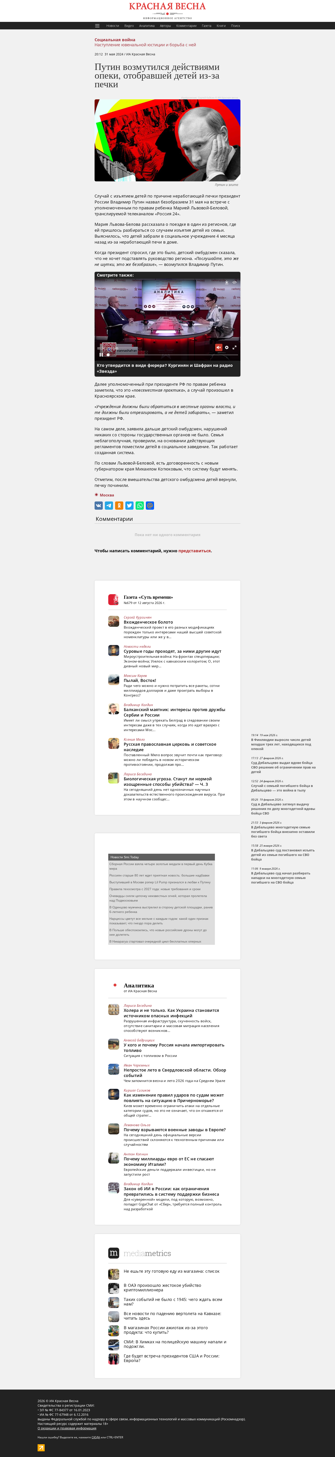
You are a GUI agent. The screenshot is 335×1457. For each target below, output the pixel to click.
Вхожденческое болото (148, 622)
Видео (129, 25)
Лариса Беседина (138, 774)
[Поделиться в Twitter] (129, 505)
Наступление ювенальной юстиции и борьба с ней (145, 44)
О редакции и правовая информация (67, 1428)
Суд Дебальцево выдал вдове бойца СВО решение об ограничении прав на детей (283, 767)
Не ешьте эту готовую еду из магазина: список (171, 1271)
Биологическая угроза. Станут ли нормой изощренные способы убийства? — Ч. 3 (168, 781)
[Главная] (167, 11)
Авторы (165, 25)
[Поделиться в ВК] (99, 505)
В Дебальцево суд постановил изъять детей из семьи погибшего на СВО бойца (283, 854)
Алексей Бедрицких (139, 1040)
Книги (221, 25)
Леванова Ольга (137, 1125)
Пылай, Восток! (140, 680)
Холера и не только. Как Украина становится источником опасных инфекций (171, 1012)
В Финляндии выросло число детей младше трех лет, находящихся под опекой (281, 744)
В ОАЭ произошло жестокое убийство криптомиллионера (162, 1287)
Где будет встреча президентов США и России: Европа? (171, 1358)
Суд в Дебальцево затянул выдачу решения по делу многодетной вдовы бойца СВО (283, 808)
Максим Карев (135, 675)
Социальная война (115, 40)
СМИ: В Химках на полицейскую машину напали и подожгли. (175, 1344)
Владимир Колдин (138, 704)
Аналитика (147, 25)
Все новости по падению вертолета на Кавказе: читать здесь (172, 1316)
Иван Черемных (136, 1065)
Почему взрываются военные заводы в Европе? (175, 1129)
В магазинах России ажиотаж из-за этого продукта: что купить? (166, 1330)
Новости (112, 25)
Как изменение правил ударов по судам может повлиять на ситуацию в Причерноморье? (174, 1097)
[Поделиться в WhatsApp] (140, 505)
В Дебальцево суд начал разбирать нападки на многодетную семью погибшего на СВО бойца (280, 877)
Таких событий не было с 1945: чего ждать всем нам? (173, 1302)
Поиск (235, 25)
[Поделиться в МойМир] (150, 505)
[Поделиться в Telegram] (109, 505)
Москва (107, 495)
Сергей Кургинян (138, 617)
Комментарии (186, 25)
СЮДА (96, 1437)
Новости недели (137, 646)
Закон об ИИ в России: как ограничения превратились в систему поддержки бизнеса (171, 1191)
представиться (194, 551)
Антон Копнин (136, 1154)
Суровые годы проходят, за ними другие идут (173, 651)
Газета (206, 25)
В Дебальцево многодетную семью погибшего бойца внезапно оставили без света (283, 831)
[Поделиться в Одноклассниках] (119, 505)
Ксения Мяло (134, 739)
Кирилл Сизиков (137, 1090)
